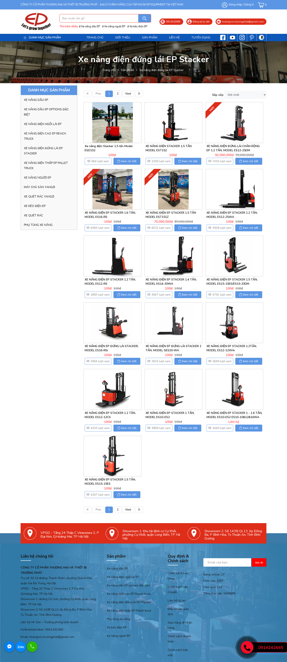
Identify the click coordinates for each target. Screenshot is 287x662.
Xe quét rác (33, 215)
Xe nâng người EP (114, 26)
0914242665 (270, 647)
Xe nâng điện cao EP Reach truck (45, 136)
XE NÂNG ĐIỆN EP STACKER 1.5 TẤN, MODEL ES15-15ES (110, 482)
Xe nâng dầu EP (90, 26)
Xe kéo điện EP (138, 26)
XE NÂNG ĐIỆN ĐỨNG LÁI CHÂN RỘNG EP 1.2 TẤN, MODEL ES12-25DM (233, 148)
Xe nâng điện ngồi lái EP (42, 124)
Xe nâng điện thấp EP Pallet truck (46, 165)
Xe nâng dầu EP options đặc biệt (46, 112)
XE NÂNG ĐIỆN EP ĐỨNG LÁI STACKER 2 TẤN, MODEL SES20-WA (173, 348)
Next (128, 94)
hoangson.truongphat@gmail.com (51, 637)
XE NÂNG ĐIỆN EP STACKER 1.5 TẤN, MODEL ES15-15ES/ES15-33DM (232, 282)
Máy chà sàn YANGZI (39, 187)
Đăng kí (249, 5)
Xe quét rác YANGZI (39, 197)
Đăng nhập (235, 5)
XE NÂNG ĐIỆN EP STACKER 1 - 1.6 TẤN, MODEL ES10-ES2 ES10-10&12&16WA (234, 415)
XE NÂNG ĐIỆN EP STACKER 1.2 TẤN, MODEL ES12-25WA (232, 215)
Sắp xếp (218, 95)
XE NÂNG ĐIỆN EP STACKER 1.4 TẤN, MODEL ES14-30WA (171, 282)
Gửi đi (259, 562)
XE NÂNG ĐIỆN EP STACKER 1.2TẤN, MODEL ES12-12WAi (232, 348)
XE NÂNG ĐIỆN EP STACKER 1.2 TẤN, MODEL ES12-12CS (110, 415)
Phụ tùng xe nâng (38, 225)
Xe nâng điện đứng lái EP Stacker (43, 150)
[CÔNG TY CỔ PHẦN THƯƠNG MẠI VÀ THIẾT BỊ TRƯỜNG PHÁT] (36, 22)
